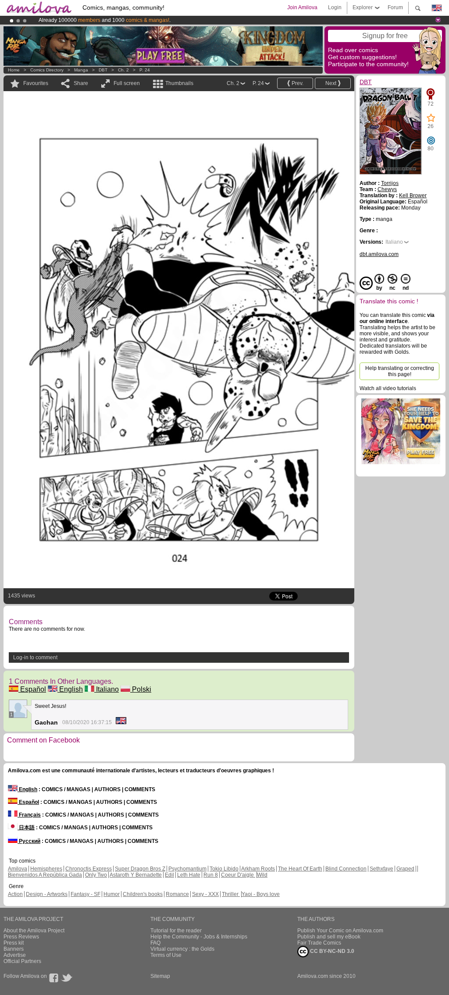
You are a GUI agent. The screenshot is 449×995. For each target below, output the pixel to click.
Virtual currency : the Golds (182, 949)
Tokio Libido (224, 869)
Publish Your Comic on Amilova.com (340, 930)
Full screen (127, 83)
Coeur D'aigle (238, 875)
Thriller (231, 894)
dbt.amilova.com (379, 254)
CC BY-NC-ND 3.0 (331, 951)
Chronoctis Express (88, 869)
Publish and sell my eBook (328, 937)
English (70, 689)
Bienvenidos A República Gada (45, 875)
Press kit (14, 943)
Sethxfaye (381, 869)
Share (81, 83)
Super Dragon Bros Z (140, 869)
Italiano (106, 689)
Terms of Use (166, 955)
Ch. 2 (123, 70)
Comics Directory (47, 70)
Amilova (17, 869)
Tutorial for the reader (176, 930)
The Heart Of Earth (300, 869)
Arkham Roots (258, 869)
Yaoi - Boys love (261, 894)
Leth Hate (188, 875)
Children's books (143, 894)
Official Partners (22, 961)
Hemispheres (46, 869)
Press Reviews (21, 937)
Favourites (35, 83)
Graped (405, 869)
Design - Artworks (47, 894)
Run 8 (210, 875)
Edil (169, 875)
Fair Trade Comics (319, 943)
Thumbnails (179, 83)
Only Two (96, 875)
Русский (29, 841)
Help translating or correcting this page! (399, 371)
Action (15, 894)
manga (81, 70)
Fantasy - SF (85, 894)
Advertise (15, 955)
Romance (177, 894)
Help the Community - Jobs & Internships (198, 937)
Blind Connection (346, 869)
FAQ (155, 943)
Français (29, 815)
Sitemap (160, 976)
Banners (14, 949)
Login (335, 7)
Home (14, 70)
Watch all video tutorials (388, 388)
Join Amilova (302, 7)
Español (32, 689)
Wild (262, 875)
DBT (103, 70)
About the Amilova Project (34, 930)
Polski (140, 689)
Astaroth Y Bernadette (136, 875)
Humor (111, 894)
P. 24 (144, 70)
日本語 (26, 827)
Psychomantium (187, 869)
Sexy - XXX (205, 894)
